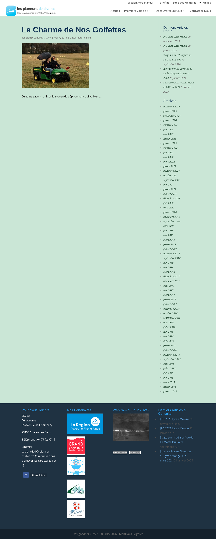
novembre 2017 (171, 281)
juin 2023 (168, 129)
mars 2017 (169, 294)
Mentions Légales (131, 534)
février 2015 (169, 386)
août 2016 (168, 322)
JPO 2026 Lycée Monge (175, 36)
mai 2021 (168, 184)
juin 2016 (168, 331)
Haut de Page (135, 453)
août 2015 (168, 363)
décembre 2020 (171, 198)
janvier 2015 (170, 391)
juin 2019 (168, 230)
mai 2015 (168, 377)
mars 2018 (169, 271)
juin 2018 (168, 262)
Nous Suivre (38, 475)
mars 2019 (169, 239)
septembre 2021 (172, 180)
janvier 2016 (170, 350)
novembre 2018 (171, 253)
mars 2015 (169, 382)
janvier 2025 (170, 111)
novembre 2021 (171, 170)
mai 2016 (168, 336)
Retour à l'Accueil (120, 453)
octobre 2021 (170, 175)
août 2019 (168, 226)
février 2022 (169, 166)
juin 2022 (168, 152)
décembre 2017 (171, 276)
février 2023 (169, 138)
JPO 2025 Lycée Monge (175, 45)
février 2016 (169, 345)
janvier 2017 (170, 304)
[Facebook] (26, 475)
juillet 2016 (169, 327)
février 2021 (169, 189)
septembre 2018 (172, 258)
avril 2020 (168, 207)
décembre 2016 (171, 308)
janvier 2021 (170, 193)
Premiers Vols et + (136, 11)
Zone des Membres (184, 3)
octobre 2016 (170, 313)
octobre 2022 (170, 147)
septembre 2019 (172, 221)
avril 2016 (168, 340)
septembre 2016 (172, 317)
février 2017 (169, 299)
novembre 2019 (171, 216)
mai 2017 (168, 290)
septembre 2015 (172, 359)
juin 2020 (168, 203)
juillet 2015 (169, 368)
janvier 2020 (170, 212)
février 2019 (169, 244)
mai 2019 (168, 235)
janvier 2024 (170, 120)
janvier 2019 (170, 248)
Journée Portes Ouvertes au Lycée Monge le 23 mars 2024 (177, 73)
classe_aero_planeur (81, 37)
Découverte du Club (169, 11)
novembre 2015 (171, 354)
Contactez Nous (200, 11)
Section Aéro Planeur (140, 3)
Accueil (115, 11)
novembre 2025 (171, 106)
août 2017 (168, 285)
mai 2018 (168, 267)
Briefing (165, 3)
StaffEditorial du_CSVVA (38, 37)
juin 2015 (168, 372)
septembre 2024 (172, 115)
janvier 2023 (170, 143)
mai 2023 (168, 134)
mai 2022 (168, 157)
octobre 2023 (170, 124)
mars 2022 (169, 161)
